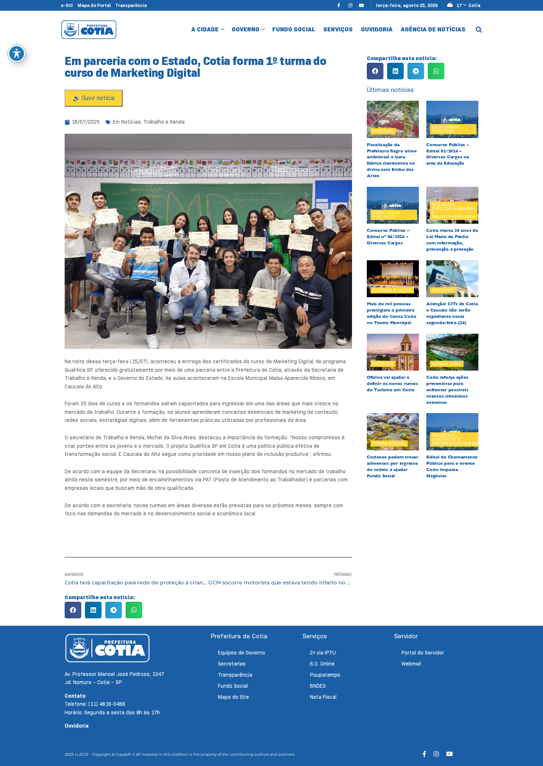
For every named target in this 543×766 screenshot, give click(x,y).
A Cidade (205, 29)
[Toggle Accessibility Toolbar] (16, 53)
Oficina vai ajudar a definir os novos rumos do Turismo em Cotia (392, 383)
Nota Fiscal (323, 697)
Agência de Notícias (433, 29)
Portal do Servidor (423, 652)
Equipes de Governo (241, 652)
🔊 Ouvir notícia (94, 98)
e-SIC (67, 5)
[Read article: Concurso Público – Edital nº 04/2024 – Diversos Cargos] (393, 205)
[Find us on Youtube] (361, 5)
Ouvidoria (377, 29)
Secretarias (232, 663)
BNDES (318, 686)
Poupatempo (325, 674)
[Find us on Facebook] (339, 5)
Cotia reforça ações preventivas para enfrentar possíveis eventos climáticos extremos (447, 390)
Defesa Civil (446, 363)
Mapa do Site (233, 697)
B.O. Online (322, 663)
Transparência (131, 5)
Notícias (131, 121)
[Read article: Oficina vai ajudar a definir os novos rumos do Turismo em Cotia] (393, 352)
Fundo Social (293, 29)
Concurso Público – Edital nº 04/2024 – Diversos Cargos (388, 236)
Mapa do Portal (94, 5)
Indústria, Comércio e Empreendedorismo (455, 439)
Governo (245, 29)
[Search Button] (479, 29)
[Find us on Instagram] (350, 5)
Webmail (411, 663)
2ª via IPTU (323, 652)
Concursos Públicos (446, 129)
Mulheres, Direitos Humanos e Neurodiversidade (453, 210)
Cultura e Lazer (392, 290)
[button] (73, 610)
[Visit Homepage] (89, 29)
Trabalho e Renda (164, 121)
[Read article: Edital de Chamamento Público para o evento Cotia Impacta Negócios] (452, 431)
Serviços (338, 29)
